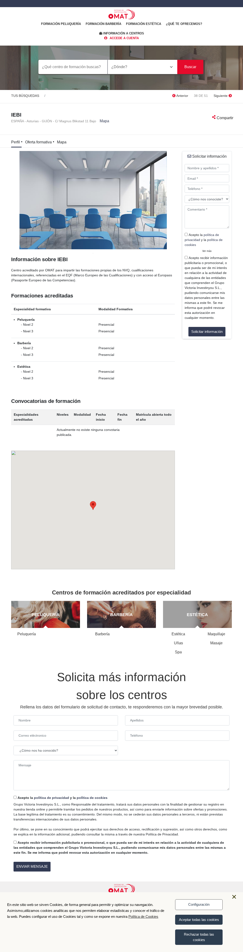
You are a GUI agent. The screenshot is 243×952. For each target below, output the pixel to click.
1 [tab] (93, 252)
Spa (178, 652)
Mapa (104, 121)
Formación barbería (103, 24)
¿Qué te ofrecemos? (184, 24)
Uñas (178, 643)
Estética (178, 634)
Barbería (102, 634)
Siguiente (221, 96)
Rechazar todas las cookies (199, 937)
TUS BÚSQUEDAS (25, 96)
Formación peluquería (61, 24)
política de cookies (92, 798)
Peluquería (26, 634)
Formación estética (143, 24)
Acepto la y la (204, 240)
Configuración (199, 904)
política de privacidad (51, 798)
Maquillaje (216, 634)
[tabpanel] (93, 200)
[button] (93, 505)
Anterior (182, 96)
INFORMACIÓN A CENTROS (123, 33)
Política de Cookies (143, 916)
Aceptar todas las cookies (199, 920)
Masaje (216, 643)
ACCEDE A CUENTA (124, 38)
